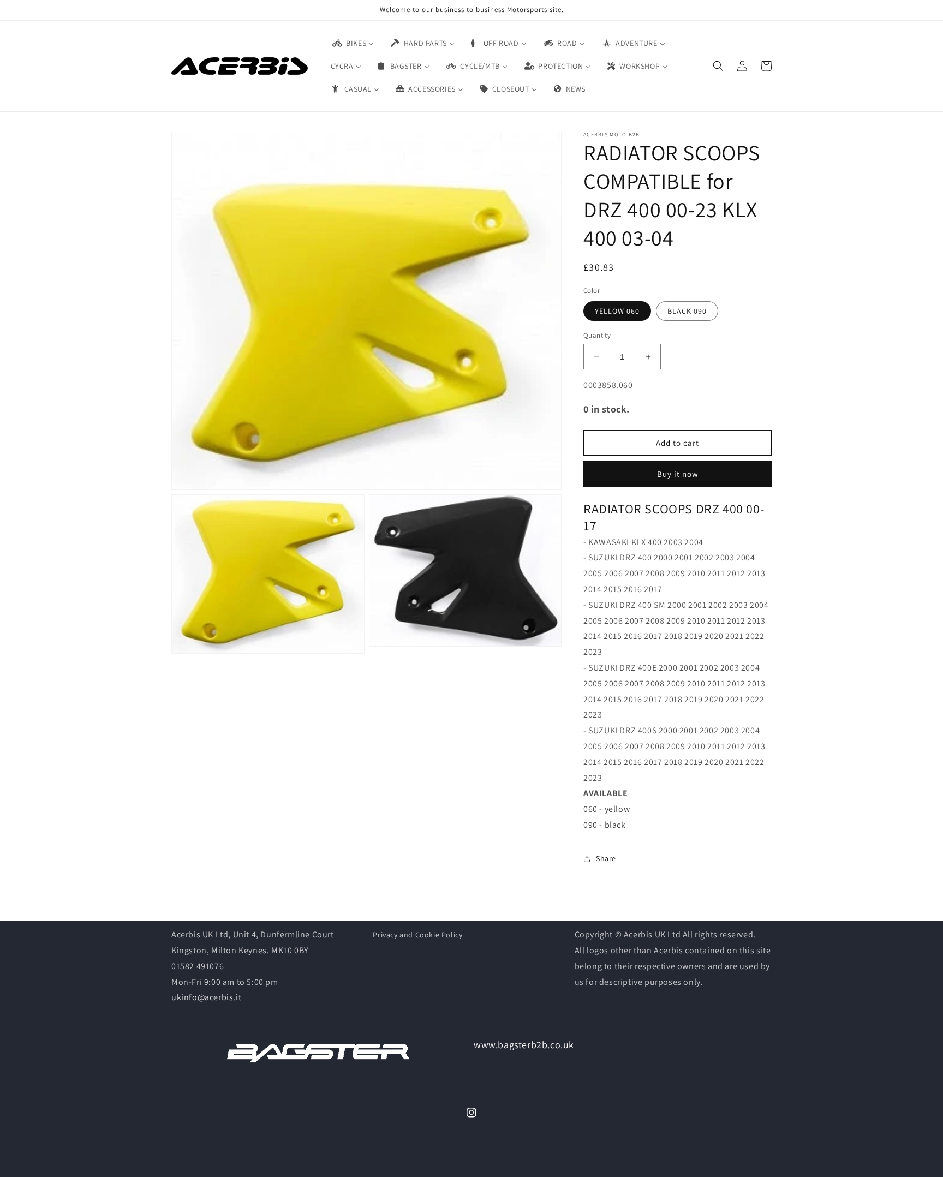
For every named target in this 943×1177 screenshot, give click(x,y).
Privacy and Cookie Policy (417, 935)
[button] (718, 66)
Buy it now (678, 474)
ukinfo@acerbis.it (206, 997)
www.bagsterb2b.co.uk (524, 1044)
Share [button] (606, 858)
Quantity (597, 335)
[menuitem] (352, 43)
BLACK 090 (687, 311)
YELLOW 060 (617, 311)
